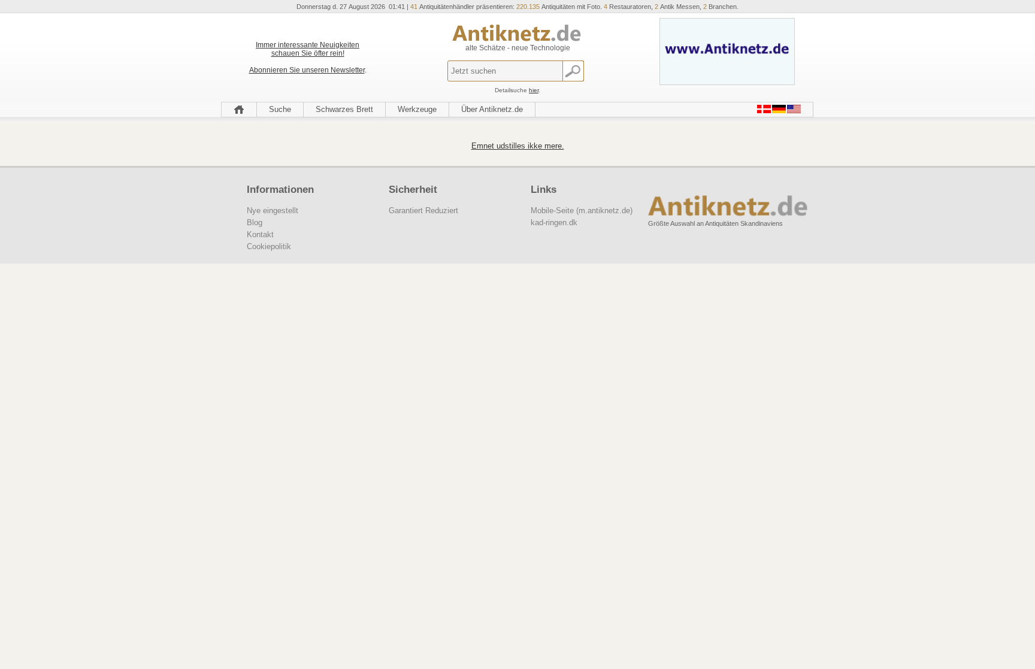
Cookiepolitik (269, 246)
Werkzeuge (417, 109)
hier (533, 90)
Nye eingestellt (272, 210)
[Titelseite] (239, 109)
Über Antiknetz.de (492, 109)
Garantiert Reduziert (423, 210)
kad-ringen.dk (554, 222)
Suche (280, 109)
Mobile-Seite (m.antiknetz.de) (581, 210)
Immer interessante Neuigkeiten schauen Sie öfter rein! (307, 49)
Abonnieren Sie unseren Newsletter (307, 70)
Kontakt (260, 234)
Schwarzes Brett (344, 109)
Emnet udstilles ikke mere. (517, 145)
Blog (254, 222)
